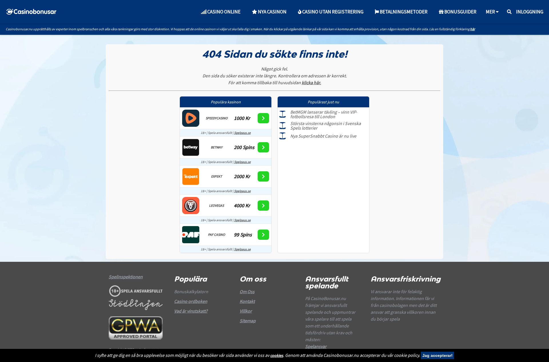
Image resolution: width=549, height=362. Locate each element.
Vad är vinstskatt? (191, 311)
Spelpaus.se (242, 133)
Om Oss (247, 291)
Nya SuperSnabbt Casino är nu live (323, 136)
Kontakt (247, 301)
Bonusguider (459, 12)
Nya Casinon (272, 12)
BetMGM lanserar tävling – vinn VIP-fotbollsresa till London (323, 114)
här (472, 29)
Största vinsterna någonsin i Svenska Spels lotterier (325, 125)
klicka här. (311, 82)
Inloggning (529, 12)
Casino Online (223, 12)
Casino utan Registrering (332, 12)
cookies (276, 355)
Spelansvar (316, 346)
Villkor (246, 311)
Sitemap (248, 320)
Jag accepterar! (437, 355)
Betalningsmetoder (403, 12)
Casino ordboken (190, 301)
